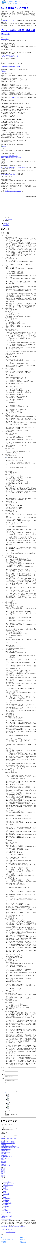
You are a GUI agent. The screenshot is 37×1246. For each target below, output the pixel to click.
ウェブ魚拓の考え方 (7, 1239)
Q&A (21, 1237)
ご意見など (23, 1242)
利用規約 (22, 1239)
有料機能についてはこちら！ (16, 1)
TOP (2, 1237)
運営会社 (3, 1242)
